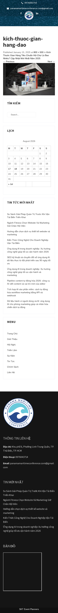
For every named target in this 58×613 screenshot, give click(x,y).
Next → (51, 61)
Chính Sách (13, 367)
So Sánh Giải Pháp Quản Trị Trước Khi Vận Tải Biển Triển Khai (28, 215)
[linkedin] (37, 13)
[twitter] (26, 13)
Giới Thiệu (12, 339)
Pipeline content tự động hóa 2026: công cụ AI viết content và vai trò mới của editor (28, 282)
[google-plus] (31, 13)
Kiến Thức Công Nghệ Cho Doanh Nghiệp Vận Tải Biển (27, 241)
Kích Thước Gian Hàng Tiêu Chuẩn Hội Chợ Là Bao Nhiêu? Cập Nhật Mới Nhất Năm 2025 (27, 55)
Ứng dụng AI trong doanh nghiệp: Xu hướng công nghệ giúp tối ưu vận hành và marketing (28, 272)
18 (15, 169)
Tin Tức (11, 361)
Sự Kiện (11, 355)
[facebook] (21, 13)
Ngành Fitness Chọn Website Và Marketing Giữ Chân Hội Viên (28, 224)
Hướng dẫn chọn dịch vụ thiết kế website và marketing (28, 233)
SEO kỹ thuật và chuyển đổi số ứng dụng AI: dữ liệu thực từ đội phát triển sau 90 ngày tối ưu (28, 260)
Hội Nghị (11, 344)
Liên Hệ (11, 372)
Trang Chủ (12, 333)
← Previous (8, 61)
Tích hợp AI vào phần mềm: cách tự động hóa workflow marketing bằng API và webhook (27, 292)
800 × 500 (38, 52)
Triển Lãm (12, 350)
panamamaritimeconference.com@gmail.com (31, 8)
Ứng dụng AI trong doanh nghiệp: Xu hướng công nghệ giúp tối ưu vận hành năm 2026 (28, 250)
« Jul (10, 184)
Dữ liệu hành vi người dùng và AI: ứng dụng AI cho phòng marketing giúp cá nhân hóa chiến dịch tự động (28, 304)
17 (9, 169)
